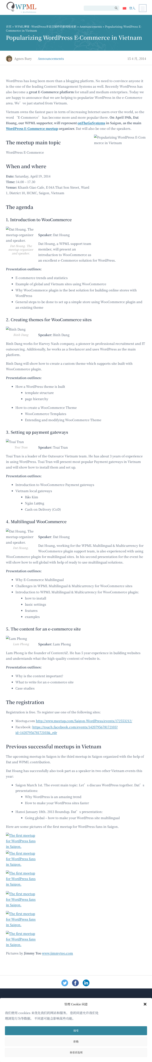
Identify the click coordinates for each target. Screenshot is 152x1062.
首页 (8, 26)
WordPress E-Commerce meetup (32, 128)
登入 (132, 8)
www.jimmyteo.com (57, 953)
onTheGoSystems (91, 123)
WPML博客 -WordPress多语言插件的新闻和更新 (45, 26)
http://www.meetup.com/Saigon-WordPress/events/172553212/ (84, 721)
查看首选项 (76, 1052)
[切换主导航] (143, 8)
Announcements (91, 26)
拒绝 (76, 1041)
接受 (76, 1030)
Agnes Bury (23, 58)
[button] (145, 1004)
